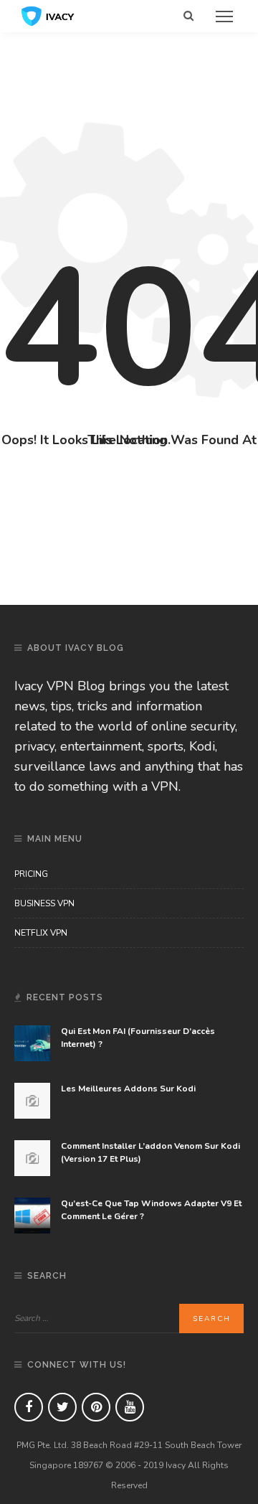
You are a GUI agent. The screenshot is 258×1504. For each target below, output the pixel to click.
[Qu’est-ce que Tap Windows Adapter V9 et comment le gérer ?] (32, 1214)
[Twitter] (62, 1407)
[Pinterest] (96, 1407)
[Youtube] (129, 1407)
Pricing (31, 874)
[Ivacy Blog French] (48, 15)
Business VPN (44, 903)
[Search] (188, 16)
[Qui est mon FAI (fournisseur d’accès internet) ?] (32, 1042)
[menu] (224, 16)
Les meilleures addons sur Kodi (128, 1088)
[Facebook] (28, 1407)
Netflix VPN (40, 933)
